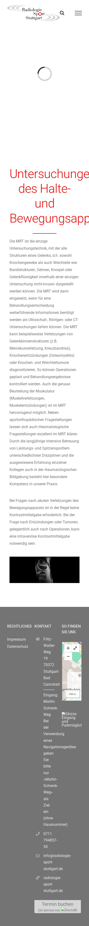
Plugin (76, 697)
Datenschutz (17, 646)
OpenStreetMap (68, 682)
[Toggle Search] (62, 12)
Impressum (16, 639)
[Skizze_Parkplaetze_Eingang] (72, 714)
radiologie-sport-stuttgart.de (49, 884)
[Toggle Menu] (78, 13)
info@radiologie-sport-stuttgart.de (49, 862)
